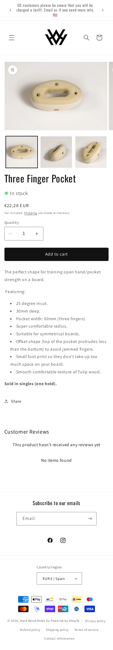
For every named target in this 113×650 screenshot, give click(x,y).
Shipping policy (57, 630)
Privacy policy (95, 621)
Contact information (59, 638)
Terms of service (86, 630)
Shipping (30, 213)
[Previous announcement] (10, 10)
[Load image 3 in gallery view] (91, 152)
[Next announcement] (103, 10)
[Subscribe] (89, 518)
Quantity (11, 222)
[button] (11, 37)
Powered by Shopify (65, 620)
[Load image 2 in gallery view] (56, 152)
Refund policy (30, 630)
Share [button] (16, 401)
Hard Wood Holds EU (35, 620)
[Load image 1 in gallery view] (22, 152)
